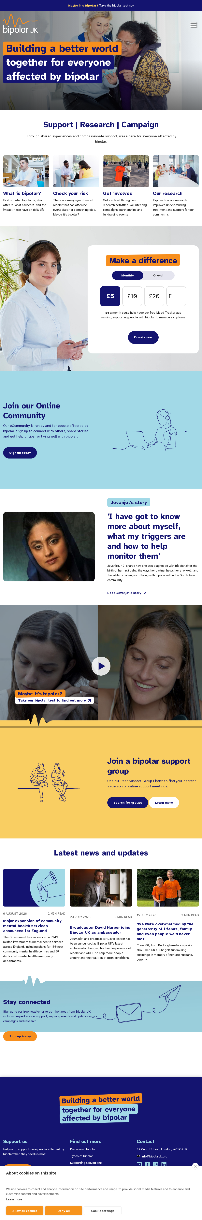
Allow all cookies (24, 1211)
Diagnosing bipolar (83, 1149)
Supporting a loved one (86, 1163)
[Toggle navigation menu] (193, 24)
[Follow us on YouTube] (139, 1164)
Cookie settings (102, 1211)
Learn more (14, 1199)
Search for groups (127, 803)
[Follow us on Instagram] (155, 1164)
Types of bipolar (81, 1156)
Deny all (64, 1211)
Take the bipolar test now (116, 6)
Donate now (143, 337)
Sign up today (20, 453)
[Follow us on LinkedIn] (163, 1164)
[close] (195, 1166)
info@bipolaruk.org (154, 1156)
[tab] (127, 275)
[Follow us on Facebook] (147, 1164)
